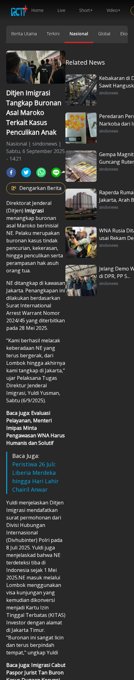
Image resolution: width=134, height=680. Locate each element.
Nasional (78, 34)
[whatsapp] (41, 172)
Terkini (53, 34)
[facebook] (11, 172)
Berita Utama (24, 34)
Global (104, 34)
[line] (56, 172)
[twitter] (26, 172)
